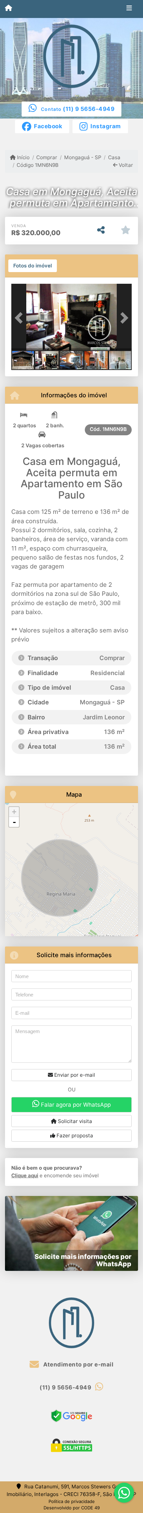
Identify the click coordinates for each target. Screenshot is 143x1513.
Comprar (46, 157)
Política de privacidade (72, 1501)
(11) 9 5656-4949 (88, 109)
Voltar (125, 165)
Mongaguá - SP (82, 157)
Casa (114, 157)
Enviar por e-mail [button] (74, 1075)
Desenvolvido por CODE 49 (72, 1507)
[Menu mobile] (8, 9)
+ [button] (14, 812)
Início (23, 157)
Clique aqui (24, 1175)
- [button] (14, 822)
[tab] (32, 265)
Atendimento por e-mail (77, 1364)
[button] (20, 318)
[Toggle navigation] (129, 9)
